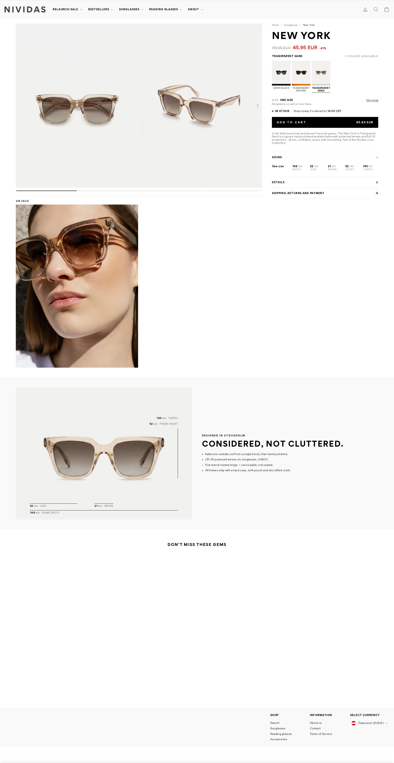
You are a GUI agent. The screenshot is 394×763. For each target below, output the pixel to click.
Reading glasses (164, 9)
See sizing (372, 100)
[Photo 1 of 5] (77, 106)
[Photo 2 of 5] (201, 106)
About (194, 9)
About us (316, 722)
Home (275, 24)
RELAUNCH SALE (66, 9)
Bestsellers (99, 9)
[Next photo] (257, 106)
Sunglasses (129, 9)
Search (275, 722)
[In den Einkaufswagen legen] (92, 675)
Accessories (278, 739)
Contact (315, 728)
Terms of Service (321, 734)
